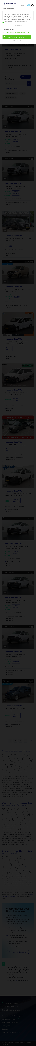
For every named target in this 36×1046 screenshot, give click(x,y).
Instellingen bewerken (17, 40)
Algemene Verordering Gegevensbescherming (14, 22)
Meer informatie (18, 25)
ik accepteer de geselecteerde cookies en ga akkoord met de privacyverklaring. (17, 36)
